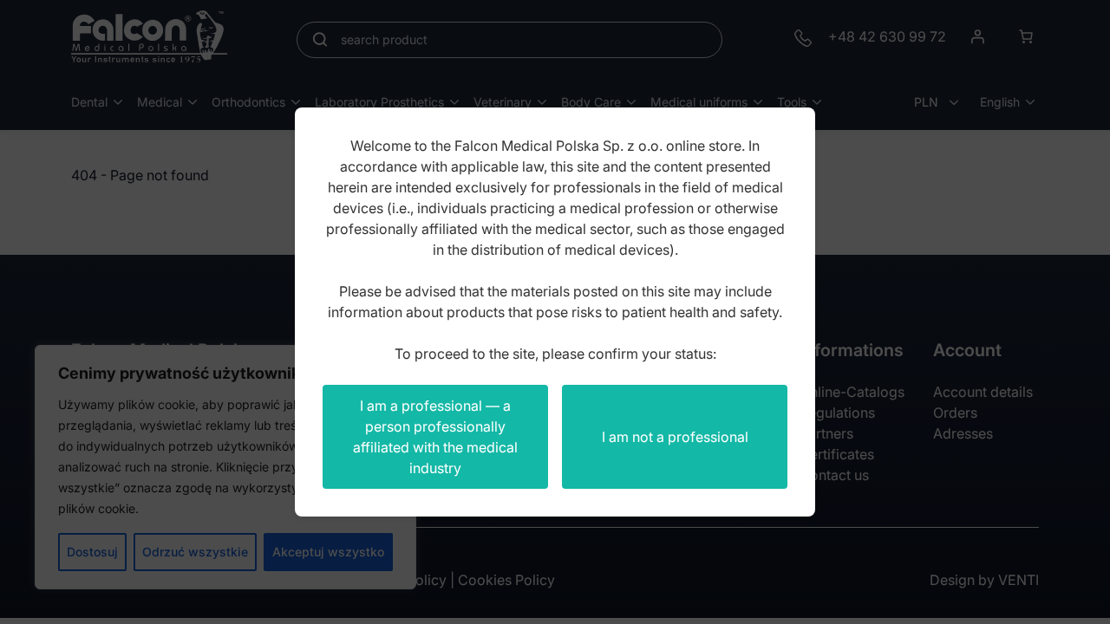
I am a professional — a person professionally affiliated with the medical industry (435, 437)
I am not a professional (675, 436)
